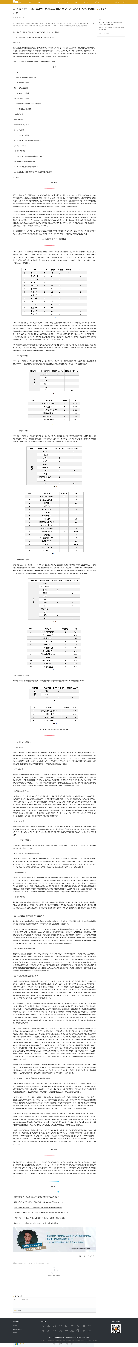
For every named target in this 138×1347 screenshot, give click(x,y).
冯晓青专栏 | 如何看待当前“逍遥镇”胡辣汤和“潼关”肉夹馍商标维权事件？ (38, 1207)
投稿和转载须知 (17, 1329)
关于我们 (15, 1326)
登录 (15, 1310)
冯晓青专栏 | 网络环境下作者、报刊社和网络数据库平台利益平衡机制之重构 (39, 1218)
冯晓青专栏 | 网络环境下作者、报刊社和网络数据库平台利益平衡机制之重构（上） (41, 1213)
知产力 (22, 1344)
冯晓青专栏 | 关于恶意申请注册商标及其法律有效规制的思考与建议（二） (38, 1202)
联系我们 (15, 1332)
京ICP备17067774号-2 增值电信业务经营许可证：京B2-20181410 (80, 1340)
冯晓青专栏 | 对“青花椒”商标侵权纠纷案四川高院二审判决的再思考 (36, 1223)
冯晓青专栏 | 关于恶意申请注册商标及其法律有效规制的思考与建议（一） (38, 1197)
